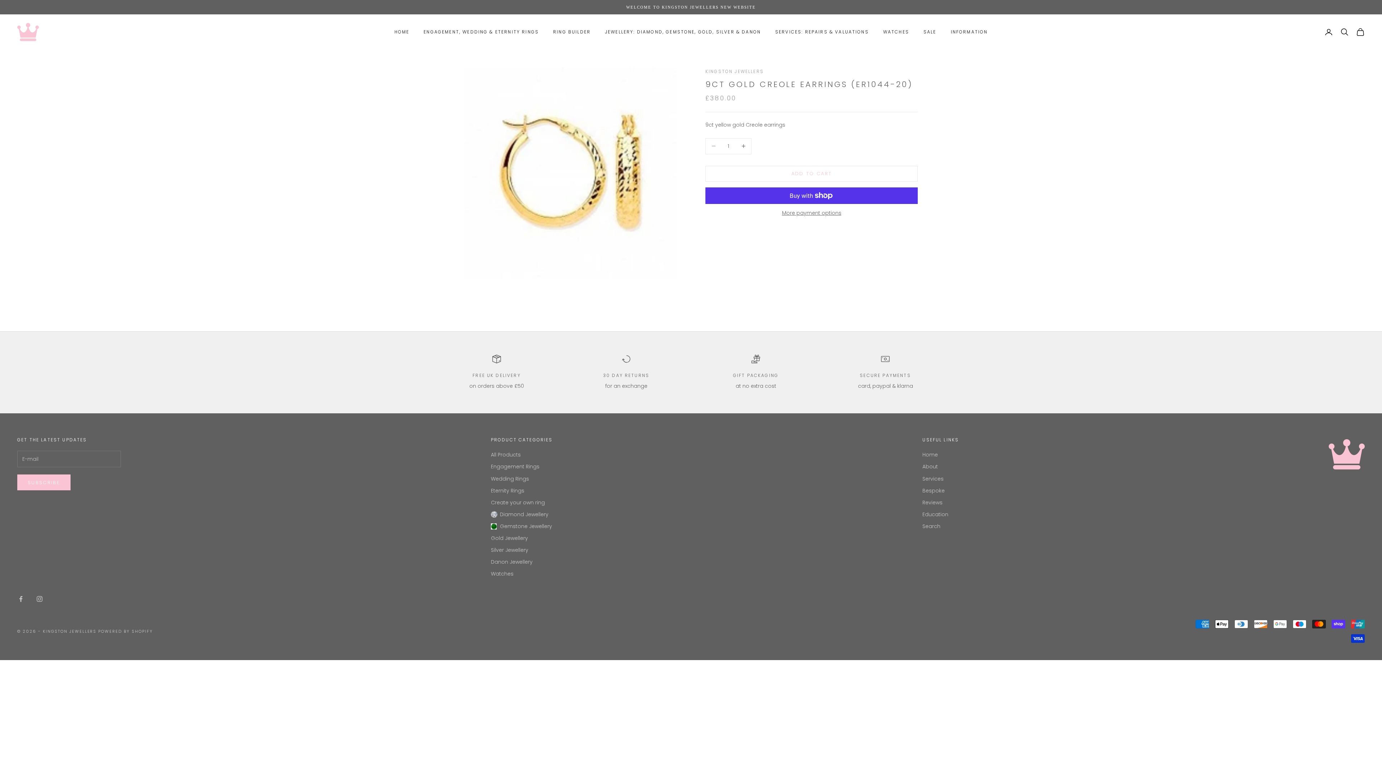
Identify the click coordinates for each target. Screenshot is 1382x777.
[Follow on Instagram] (39, 599)
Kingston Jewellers (734, 71)
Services (933, 478)
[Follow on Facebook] (20, 599)
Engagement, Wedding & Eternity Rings (481, 32)
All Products (506, 454)
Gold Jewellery (509, 538)
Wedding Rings (510, 478)
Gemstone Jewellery (526, 526)
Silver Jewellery (509, 550)
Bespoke (933, 490)
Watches (896, 32)
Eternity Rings (507, 490)
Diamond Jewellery (524, 514)
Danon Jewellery (512, 561)
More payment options (811, 213)
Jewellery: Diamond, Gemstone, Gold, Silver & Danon (683, 32)
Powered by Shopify (125, 631)
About (930, 466)
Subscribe (44, 482)
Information (969, 32)
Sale (929, 32)
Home (402, 32)
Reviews (932, 502)
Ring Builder (572, 32)
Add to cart (811, 173)
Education (935, 514)
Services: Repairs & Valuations (822, 32)
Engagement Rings (515, 466)
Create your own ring (518, 502)
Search (931, 526)
